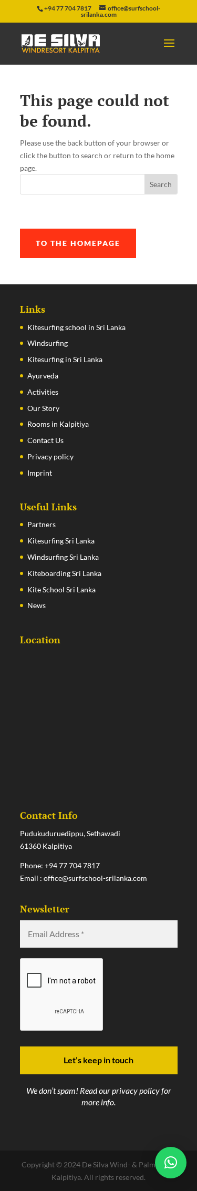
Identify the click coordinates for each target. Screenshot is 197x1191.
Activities (42, 391)
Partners (41, 524)
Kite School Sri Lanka (61, 589)
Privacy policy (50, 456)
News (36, 605)
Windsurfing (47, 342)
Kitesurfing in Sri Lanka (64, 359)
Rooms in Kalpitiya (58, 423)
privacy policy (136, 1090)
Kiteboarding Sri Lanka (64, 573)
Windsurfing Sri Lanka (63, 556)
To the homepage (78, 243)
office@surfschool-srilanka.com (95, 878)
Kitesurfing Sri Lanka (61, 540)
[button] (170, 1162)
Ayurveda (42, 375)
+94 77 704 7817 (72, 865)
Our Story (43, 408)
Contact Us (45, 440)
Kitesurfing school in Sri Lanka (76, 327)
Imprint (39, 472)
